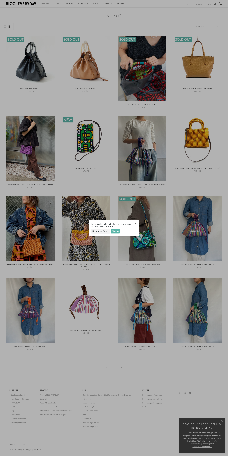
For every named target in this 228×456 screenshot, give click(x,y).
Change (115, 231)
